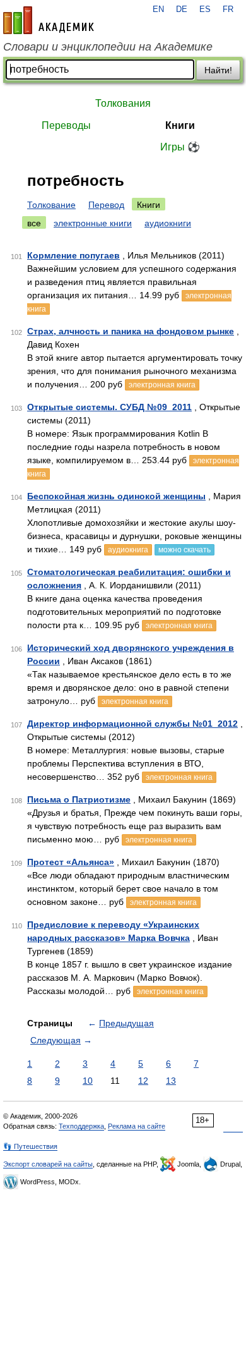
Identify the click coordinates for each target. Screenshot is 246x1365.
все (34, 223)
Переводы (66, 125)
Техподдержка (81, 1126)
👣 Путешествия (30, 1146)
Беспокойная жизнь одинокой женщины (116, 496)
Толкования (123, 103)
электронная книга (162, 384)
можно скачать (184, 549)
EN (158, 9)
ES (205, 9)
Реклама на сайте (136, 1126)
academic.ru (48, 20)
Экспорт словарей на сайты (48, 1164)
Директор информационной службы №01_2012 (132, 724)
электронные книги (93, 223)
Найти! (218, 70)
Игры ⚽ (180, 147)
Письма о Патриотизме (79, 799)
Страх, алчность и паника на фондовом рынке (130, 331)
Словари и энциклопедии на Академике (108, 46)
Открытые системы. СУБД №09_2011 (109, 407)
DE (181, 9)
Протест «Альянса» (70, 862)
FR (228, 9)
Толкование (51, 205)
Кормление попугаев (73, 255)
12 (143, 1081)
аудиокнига (128, 549)
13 (171, 1081)
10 (88, 1081)
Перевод (106, 205)
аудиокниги (167, 223)
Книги (180, 125)
